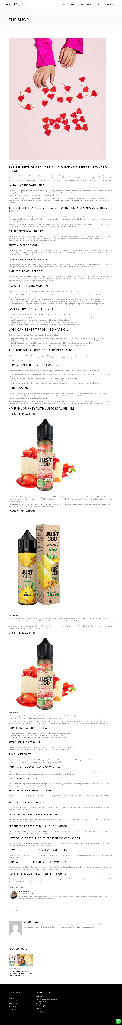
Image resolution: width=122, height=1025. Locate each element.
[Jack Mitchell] (13, 898)
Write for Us (13, 1006)
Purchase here (13, 494)
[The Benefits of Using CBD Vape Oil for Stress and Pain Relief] (21, 960)
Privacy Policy (14, 1004)
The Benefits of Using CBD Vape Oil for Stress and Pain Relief (20, 973)
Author (11, 887)
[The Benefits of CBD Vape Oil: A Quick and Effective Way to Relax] (15, 928)
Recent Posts (19, 887)
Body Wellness (20, 164)
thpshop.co (32, 893)
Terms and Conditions (16, 1001)
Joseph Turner (16, 969)
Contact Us (12, 1009)
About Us (12, 998)
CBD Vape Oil (13, 911)
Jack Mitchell (34, 164)
